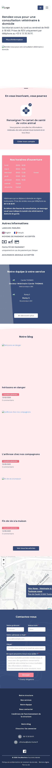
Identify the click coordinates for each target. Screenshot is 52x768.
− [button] (4, 564)
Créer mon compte (26, 142)
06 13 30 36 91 (28, 736)
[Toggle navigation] (47, 7)
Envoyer (26, 675)
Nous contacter (26, 709)
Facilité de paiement (13, 247)
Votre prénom (13, 625)
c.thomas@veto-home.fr (28, 742)
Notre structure (26, 695)
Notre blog (26, 724)
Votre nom (33, 625)
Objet (9, 644)
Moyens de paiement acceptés (18, 236)
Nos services (26, 700)
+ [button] (4, 560)
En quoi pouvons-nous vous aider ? (22, 654)
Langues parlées (11, 228)
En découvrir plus (26, 316)
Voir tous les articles (26, 548)
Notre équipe (26, 704)
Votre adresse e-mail (16, 635)
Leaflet (49, 608)
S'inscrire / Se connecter (26, 728)
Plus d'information (14, 40)
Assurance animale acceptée (18, 255)
